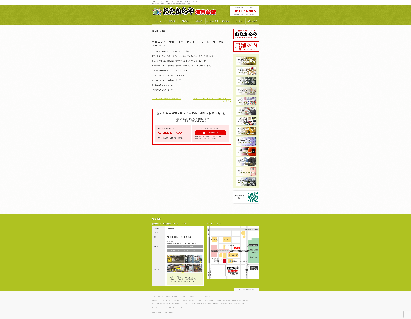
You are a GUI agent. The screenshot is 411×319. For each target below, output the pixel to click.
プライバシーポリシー (158, 307)
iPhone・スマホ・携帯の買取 (240, 300)
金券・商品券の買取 (177, 303)
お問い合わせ (252, 21)
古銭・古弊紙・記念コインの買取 (161, 303)
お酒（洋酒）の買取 (190, 303)
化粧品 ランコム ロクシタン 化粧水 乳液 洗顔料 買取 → (212, 100)
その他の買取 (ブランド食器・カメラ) (239, 303)
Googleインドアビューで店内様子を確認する (184, 250)
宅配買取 (185, 21)
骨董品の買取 (226, 300)
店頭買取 (172, 21)
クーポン (239, 21)
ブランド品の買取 (208, 300)
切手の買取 (218, 300)
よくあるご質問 (212, 21)
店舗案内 (225, 21)
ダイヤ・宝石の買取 (174, 300)
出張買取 (198, 21)
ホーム (158, 21)
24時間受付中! (212, 133)
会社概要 (168, 307)
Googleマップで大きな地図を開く (185, 246)
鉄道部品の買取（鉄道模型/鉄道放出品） (208, 303)
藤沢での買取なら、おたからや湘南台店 (163, 312)
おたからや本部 (177, 307)
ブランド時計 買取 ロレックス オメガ (191, 300)
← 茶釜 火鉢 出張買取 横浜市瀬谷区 (166, 99)
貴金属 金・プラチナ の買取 (159, 300)
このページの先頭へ (248, 289)
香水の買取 (224, 303)
